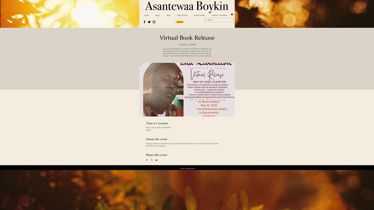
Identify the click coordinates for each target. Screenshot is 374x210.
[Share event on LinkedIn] (156, 160)
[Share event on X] (152, 160)
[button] (232, 14)
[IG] (154, 22)
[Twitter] (149, 22)
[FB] (144, 22)
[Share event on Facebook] (147, 160)
